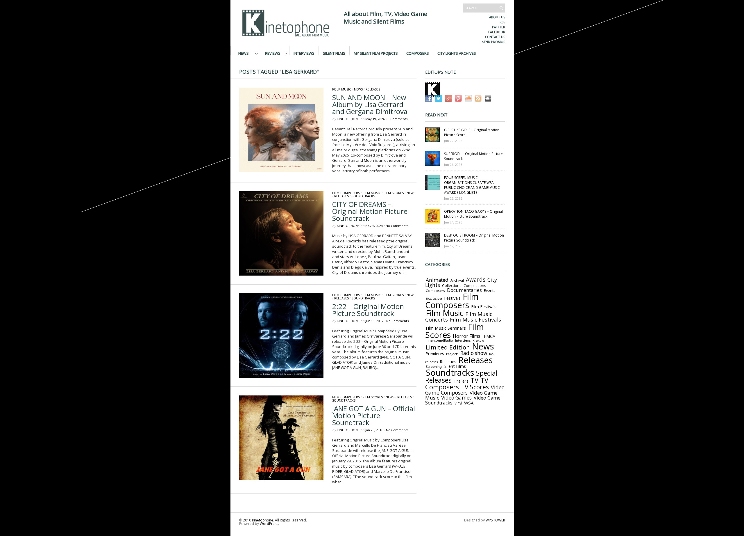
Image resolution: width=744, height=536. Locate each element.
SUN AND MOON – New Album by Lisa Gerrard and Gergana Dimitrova (369, 104)
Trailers (461, 381)
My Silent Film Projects (376, 53)
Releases (373, 89)
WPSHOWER (495, 520)
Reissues (448, 361)
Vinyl (458, 403)
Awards (475, 279)
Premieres (435, 353)
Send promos (493, 42)
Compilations (475, 285)
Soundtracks (363, 196)
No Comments (397, 225)
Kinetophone (348, 119)
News (243, 53)
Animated (437, 279)
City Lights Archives (456, 53)
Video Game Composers (465, 390)
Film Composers (346, 193)
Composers (417, 53)
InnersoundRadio (439, 340)
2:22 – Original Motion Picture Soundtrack (368, 309)
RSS (502, 22)
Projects (452, 354)
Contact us (495, 37)
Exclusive (434, 298)
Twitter (498, 27)
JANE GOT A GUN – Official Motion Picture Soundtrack (373, 415)
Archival (457, 280)
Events (490, 290)
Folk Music (341, 89)
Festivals (452, 298)
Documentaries (464, 290)
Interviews (304, 53)
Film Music (372, 193)
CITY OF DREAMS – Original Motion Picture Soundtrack (369, 211)
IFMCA (488, 336)
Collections (452, 285)
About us (497, 17)
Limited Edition (448, 347)
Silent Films (334, 53)
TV (474, 380)
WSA (469, 403)
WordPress (269, 523)
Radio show (473, 353)
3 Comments (397, 119)
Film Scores (394, 193)
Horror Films (466, 336)
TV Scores (475, 387)
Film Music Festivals (475, 319)
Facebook (496, 32)
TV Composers (456, 383)
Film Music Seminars (446, 328)
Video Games (456, 397)
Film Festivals (483, 306)
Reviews (272, 53)
